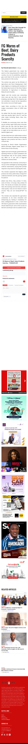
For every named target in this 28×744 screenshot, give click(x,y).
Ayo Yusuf (8, 630)
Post (24, 294)
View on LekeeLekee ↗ (21, 256)
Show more (5, 276)
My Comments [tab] (10, 285)
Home (2, 715)
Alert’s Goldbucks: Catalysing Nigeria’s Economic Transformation (11, 608)
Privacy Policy (4, 718)
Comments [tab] (5, 285)
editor (8, 652)
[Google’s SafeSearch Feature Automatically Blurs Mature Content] (14, 660)
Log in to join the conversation (14, 267)
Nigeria (3, 626)
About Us (3, 716)
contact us (8, 730)
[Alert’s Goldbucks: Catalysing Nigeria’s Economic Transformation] (14, 599)
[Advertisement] (14, 242)
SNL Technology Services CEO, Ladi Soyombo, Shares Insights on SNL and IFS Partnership (12, 649)
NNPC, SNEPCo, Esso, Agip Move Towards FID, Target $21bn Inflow (13, 20)
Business (3, 62)
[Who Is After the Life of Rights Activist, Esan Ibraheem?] (14, 619)
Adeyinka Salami (11, 610)
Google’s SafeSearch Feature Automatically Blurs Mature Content (13, 669)
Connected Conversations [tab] (19, 285)
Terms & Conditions (5, 719)
